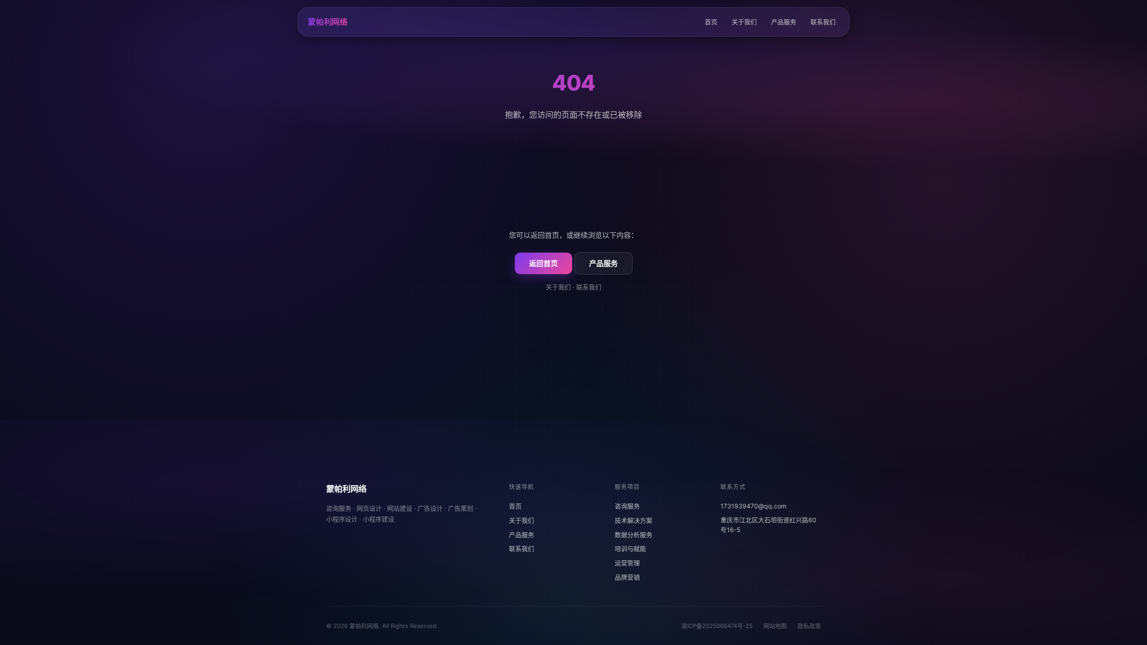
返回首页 (543, 263)
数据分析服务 (633, 534)
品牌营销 (627, 577)
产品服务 (783, 22)
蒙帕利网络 (328, 21)
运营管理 (627, 563)
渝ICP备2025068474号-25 (717, 625)
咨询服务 (627, 506)
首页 (711, 22)
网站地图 (775, 625)
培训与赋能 (630, 548)
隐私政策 (809, 625)
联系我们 (823, 22)
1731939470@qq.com (753, 506)
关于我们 (744, 22)
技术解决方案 (633, 520)
